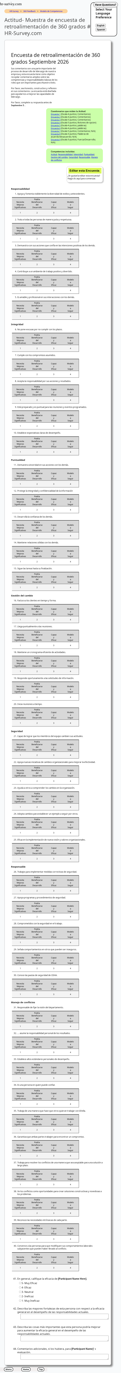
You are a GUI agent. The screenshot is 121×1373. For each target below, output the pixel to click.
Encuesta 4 (55, 122)
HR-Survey (14, 11)
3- (27, 1292)
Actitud (54, 154)
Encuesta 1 (55, 114)
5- (29, 1283)
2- (28, 1296)
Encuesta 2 (55, 117)
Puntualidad (89, 154)
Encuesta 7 (55, 131)
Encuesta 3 (55, 120)
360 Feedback (29, 11)
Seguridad (73, 157)
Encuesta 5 (55, 125)
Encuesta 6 (55, 128)
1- (31, 1300)
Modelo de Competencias (51, 11)
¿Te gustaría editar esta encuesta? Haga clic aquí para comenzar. (84, 174)
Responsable (84, 157)
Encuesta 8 (55, 134)
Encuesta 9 (55, 139)
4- (26, 1287)
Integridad (78, 154)
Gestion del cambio (59, 157)
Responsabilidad (65, 154)
